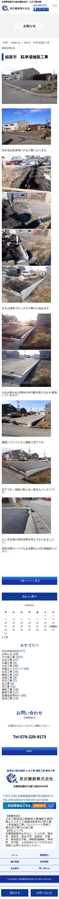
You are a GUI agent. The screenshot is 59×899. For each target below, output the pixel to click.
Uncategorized (10, 651)
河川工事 (7, 680)
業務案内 (44, 855)
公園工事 (7, 663)
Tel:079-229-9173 (29, 737)
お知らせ (15, 42)
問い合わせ (44, 868)
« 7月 (5, 637)
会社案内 (14, 868)
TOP (5, 42)
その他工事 (8, 657)
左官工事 (7, 671)
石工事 (6, 683)
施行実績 (14, 861)
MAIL (29, 751)
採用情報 (44, 861)
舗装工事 (7, 689)
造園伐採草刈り (11, 695)
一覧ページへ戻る (29, 580)
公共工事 (7, 659)
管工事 (6, 686)
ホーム (15, 855)
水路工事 (7, 677)
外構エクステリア (12, 668)
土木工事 (7, 665)
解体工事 (7, 692)
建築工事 (7, 674)
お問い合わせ (42, 9)
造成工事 (7, 698)
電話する (15, 892)
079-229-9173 (40, 5)
